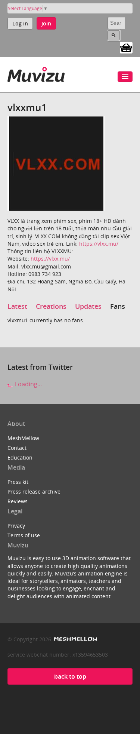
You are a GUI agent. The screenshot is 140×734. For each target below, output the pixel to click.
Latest (17, 306)
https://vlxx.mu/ (98, 243)
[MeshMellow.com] (75, 639)
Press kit (17, 481)
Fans (117, 306)
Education (19, 457)
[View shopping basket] (126, 47)
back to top (70, 676)
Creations (51, 306)
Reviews (17, 501)
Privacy (16, 525)
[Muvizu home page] (36, 73)
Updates (88, 306)
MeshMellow (23, 438)
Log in (20, 23)
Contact (17, 447)
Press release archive (33, 491)
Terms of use (23, 535)
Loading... (27, 384)
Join (46, 23)
